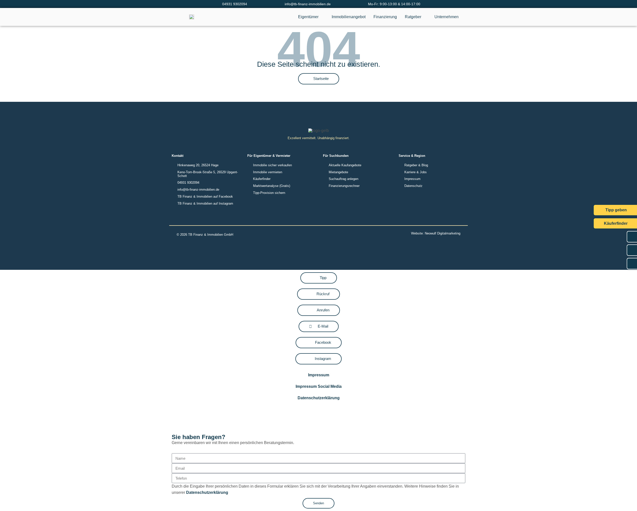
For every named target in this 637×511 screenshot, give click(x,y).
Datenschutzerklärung (319, 398)
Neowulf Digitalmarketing (442, 233)
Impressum (318, 375)
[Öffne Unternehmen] (462, 17)
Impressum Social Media (319, 386)
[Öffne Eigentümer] (322, 17)
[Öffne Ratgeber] (424, 17)
